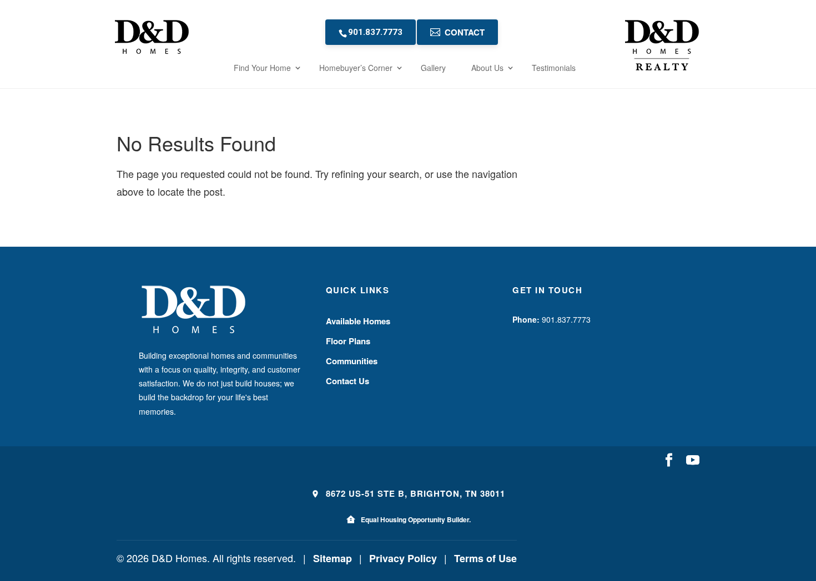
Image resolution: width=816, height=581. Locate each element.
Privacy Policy (403, 558)
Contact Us (347, 381)
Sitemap (332, 558)
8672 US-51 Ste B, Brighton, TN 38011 (414, 493)
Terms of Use (485, 558)
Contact (465, 32)
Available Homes (358, 321)
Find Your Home (262, 67)
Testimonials (554, 67)
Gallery (433, 67)
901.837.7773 (375, 32)
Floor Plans (348, 341)
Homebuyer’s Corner (355, 67)
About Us (487, 67)
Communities (351, 361)
